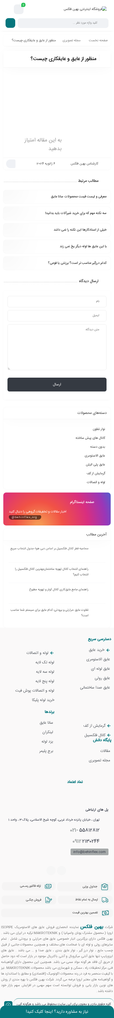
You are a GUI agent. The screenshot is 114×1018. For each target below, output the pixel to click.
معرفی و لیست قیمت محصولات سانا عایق (79, 196)
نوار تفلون (99, 429)
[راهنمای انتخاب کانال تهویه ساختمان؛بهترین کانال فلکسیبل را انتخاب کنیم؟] (98, 574)
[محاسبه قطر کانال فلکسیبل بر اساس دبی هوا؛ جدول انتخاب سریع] (98, 553)
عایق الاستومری (95, 455)
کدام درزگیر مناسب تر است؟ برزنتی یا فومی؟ (77, 263)
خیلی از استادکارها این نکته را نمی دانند (80, 230)
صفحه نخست (98, 40)
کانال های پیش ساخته (90, 438)
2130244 (86, 841)
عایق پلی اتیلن (95, 464)
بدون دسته (97, 447)
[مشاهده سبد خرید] (18, 9)
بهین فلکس (91, 927)
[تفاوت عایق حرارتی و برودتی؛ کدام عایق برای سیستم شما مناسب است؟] (98, 615)
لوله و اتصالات (96, 482)
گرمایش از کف (96, 473)
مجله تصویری (72, 40)
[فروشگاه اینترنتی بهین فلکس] (85, 9)
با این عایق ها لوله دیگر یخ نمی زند (83, 246)
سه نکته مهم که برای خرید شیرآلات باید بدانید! (76, 213)
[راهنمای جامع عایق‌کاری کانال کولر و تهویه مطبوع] (98, 594)
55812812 (85, 830)
